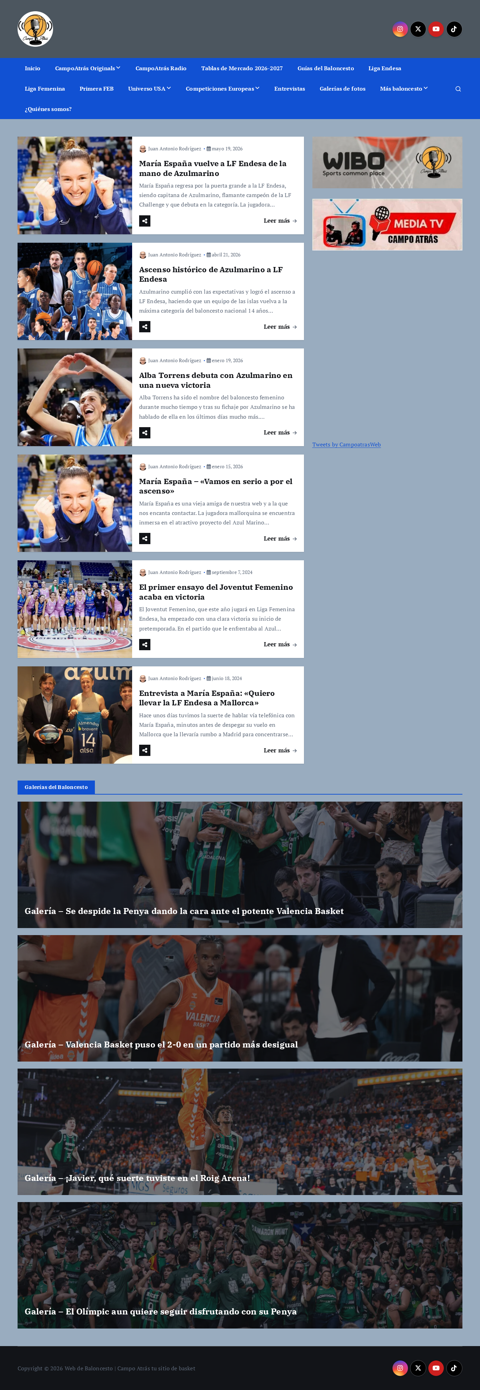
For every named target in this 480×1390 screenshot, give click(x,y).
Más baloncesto (401, 88)
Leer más (278, 220)
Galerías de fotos (343, 88)
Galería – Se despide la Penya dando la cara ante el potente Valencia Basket (184, 910)
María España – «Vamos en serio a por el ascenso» (215, 486)
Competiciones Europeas (220, 88)
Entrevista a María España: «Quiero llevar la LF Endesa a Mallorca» (207, 698)
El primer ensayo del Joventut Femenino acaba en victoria (216, 592)
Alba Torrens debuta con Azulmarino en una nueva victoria (216, 380)
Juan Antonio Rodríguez (175, 148)
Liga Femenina (45, 88)
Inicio (33, 68)
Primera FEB (97, 88)
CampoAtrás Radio (161, 68)
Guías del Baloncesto (326, 68)
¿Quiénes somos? (48, 109)
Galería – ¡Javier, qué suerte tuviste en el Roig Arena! (137, 1177)
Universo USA (147, 88)
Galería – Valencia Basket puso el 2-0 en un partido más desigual (161, 1044)
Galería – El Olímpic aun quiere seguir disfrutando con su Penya (161, 1311)
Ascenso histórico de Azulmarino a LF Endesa (211, 274)
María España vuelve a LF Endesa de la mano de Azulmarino (213, 168)
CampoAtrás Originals (85, 68)
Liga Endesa (385, 68)
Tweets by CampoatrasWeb (346, 444)
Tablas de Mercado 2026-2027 (242, 68)
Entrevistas (289, 88)
